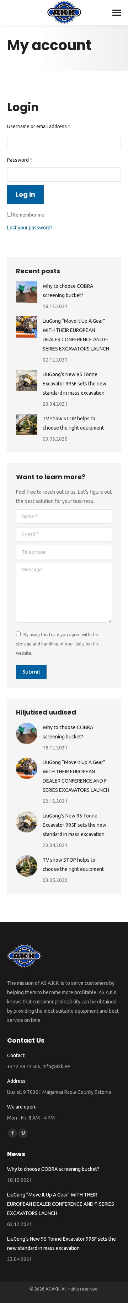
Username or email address (48, 126)
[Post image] (26, 292)
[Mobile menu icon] (116, 13)
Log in (25, 194)
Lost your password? (30, 227)
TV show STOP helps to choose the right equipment (73, 423)
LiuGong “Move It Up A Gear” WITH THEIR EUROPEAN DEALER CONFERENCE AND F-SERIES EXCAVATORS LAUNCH (76, 335)
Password (29, 160)
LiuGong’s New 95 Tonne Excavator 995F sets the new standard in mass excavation (74, 384)
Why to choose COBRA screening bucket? (68, 290)
